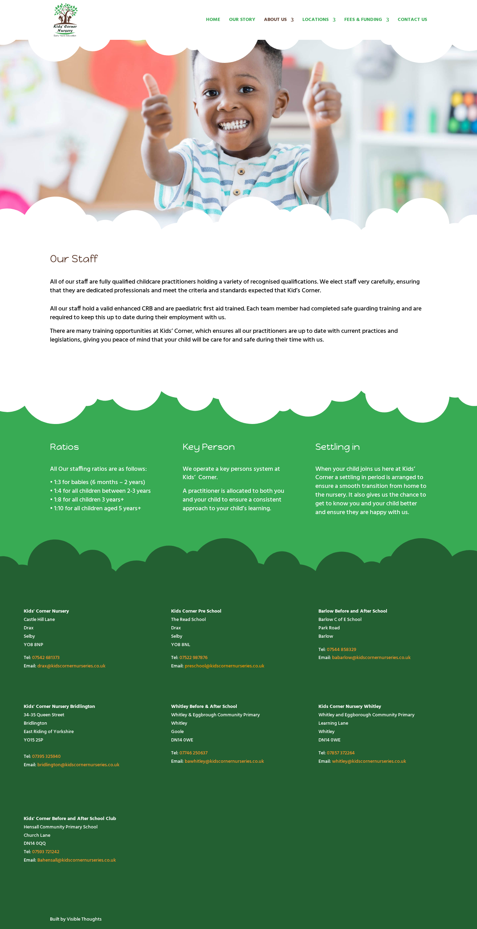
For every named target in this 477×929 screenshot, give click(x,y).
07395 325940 (46, 757)
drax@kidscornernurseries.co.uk (71, 666)
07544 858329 (341, 650)
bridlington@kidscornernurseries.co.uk (78, 765)
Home (213, 20)
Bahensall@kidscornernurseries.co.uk (76, 860)
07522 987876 (193, 658)
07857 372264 (341, 753)
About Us (275, 20)
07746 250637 (193, 753)
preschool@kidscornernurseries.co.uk (224, 666)
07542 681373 (46, 658)
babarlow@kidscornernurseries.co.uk (371, 658)
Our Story (242, 20)
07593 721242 (45, 852)
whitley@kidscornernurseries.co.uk (369, 762)
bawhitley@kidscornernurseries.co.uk (224, 762)
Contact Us (412, 20)
